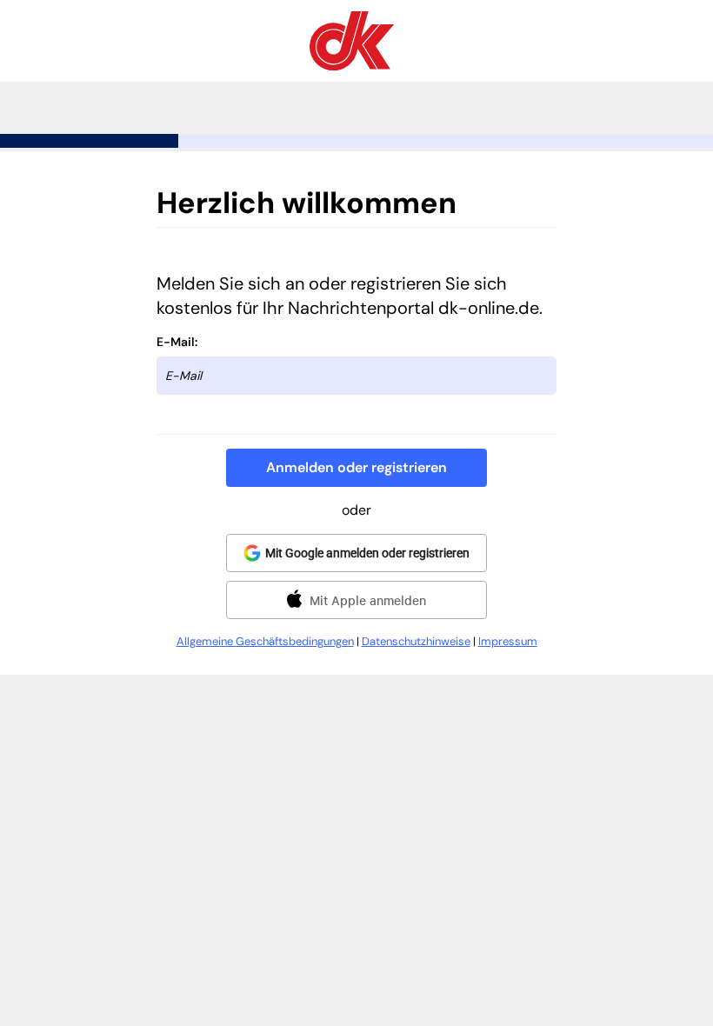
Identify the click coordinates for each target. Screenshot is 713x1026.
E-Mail (176, 342)
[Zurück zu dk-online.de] (352, 66)
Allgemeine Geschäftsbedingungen (265, 641)
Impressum (507, 641)
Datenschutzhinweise (416, 641)
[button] (356, 468)
